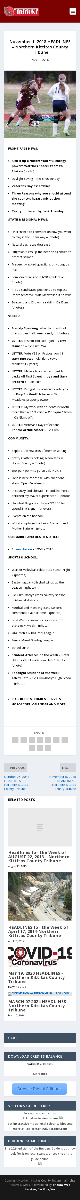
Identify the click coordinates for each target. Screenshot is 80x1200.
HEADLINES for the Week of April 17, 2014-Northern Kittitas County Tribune (38, 931)
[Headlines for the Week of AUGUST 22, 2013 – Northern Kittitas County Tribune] (40, 827)
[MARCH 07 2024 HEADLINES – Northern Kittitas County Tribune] (40, 994)
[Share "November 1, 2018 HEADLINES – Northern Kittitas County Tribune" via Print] (48, 748)
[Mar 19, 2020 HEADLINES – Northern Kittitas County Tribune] (40, 957)
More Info (40, 1074)
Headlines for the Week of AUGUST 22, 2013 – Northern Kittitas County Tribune (39, 856)
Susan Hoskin (22, 549)
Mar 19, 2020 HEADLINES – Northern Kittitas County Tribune (36, 977)
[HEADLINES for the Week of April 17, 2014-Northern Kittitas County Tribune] (40, 896)
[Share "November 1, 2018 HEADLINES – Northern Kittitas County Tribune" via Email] (40, 748)
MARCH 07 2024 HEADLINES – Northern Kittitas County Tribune (39, 1005)
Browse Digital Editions (39, 1088)
